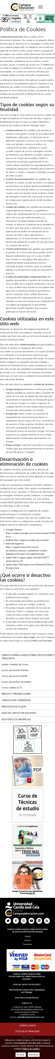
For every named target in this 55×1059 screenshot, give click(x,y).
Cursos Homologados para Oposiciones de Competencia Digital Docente (27, 976)
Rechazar (33, 1054)
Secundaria (27, 944)
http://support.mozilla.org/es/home (31, 540)
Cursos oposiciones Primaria (14, 670)
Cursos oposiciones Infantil (14, 676)
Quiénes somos (27, 1025)
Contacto (27, 1003)
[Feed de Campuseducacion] (47, 921)
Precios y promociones (16, 693)
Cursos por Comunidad (16, 700)
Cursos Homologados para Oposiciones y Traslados (28, 657)
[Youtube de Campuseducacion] (31, 921)
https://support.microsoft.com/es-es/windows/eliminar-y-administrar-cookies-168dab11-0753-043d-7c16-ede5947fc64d (27, 550)
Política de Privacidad (41, 640)
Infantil (27, 936)
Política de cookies (31, 1049)
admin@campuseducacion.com (30, 1017)
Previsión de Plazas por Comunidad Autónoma (27, 991)
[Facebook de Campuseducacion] (16, 921)
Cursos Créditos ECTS (11, 687)
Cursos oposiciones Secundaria (16, 682)
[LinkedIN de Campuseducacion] (39, 921)
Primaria (27, 940)
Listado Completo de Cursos (14, 664)
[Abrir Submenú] (40, 7)
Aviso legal (29, 637)
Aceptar (20, 1054)
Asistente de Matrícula (16, 719)
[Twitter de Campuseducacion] (8, 921)
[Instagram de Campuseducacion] (24, 921)
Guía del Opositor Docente (18, 713)
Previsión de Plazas (13, 706)
